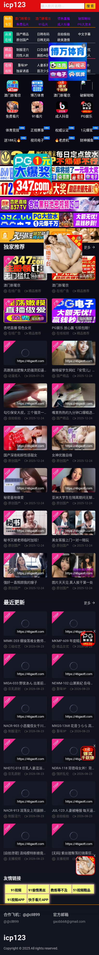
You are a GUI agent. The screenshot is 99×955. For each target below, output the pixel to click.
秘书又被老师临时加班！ (22, 540)
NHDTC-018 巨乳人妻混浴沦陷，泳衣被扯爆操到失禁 (43, 768)
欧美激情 (63, 40)
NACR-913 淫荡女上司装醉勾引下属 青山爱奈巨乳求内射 (46, 810)
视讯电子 (37, 140)
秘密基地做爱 (14, 497)
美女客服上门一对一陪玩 (70, 540)
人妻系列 (43, 65)
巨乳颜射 (84, 71)
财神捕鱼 (86, 140)
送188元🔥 (12, 140)
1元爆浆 (87, 130)
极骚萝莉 (63, 65)
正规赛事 (37, 130)
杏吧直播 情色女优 (17, 328)
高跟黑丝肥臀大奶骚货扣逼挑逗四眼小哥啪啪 (37, 370)
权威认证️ (62, 130)
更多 (87, 247)
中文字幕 (84, 34)
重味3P (23, 65)
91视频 (16, 890)
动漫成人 (84, 55)
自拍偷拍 (63, 34)
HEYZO (84, 65)
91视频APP (16, 900)
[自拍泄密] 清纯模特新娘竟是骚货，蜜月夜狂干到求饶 (44, 853)
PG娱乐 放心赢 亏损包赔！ (72, 328)
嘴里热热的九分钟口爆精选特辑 (75, 412)
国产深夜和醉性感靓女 (20, 455)
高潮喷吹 (63, 71)
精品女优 (84, 49)
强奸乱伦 (63, 49)
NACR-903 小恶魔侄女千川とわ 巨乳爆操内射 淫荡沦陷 (44, 726)
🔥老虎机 (62, 140)
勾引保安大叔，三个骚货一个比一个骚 (32, 412)
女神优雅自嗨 (62, 455)
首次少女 (43, 71)
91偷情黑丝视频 (40, 890)
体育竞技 (12, 130)
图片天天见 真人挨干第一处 (72, 582)
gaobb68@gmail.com (69, 921)
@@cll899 (11, 921)
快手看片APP (38, 900)
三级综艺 (63, 55)
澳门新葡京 (12, 285)
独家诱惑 (22, 71)
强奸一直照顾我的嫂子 (20, 582)
